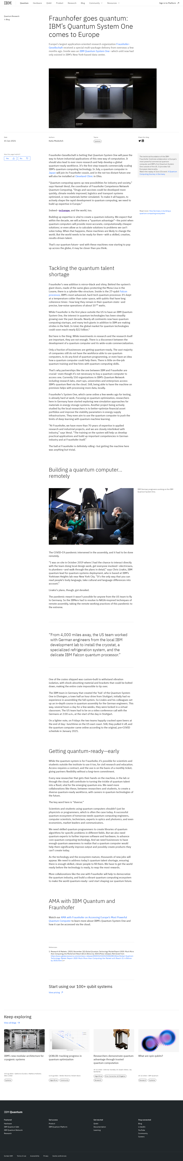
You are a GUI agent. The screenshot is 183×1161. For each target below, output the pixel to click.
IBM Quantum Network (13, 1130)
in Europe (64, 210)
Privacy (45, 1156)
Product (52, 1123)
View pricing (56, 992)
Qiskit (96, 1123)
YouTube (141, 1130)
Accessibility (34, 1156)
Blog (8, 19)
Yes (7, 158)
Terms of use (21, 1156)
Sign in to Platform (167, 3)
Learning (97, 1130)
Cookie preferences (59, 1156)
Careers (141, 1137)
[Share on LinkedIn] (142, 140)
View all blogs (10, 1022)
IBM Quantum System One (94, 51)
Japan (52, 172)
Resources (112, 3)
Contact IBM (8, 1156)
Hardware (8, 1123)
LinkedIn (141, 1127)
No (21, 158)
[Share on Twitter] (139, 140)
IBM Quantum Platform (58, 1127)
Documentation (100, 1127)
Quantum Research (11, 16)
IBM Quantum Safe (11, 1127)
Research (8, 1133)
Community (94, 3)
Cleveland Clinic (84, 176)
